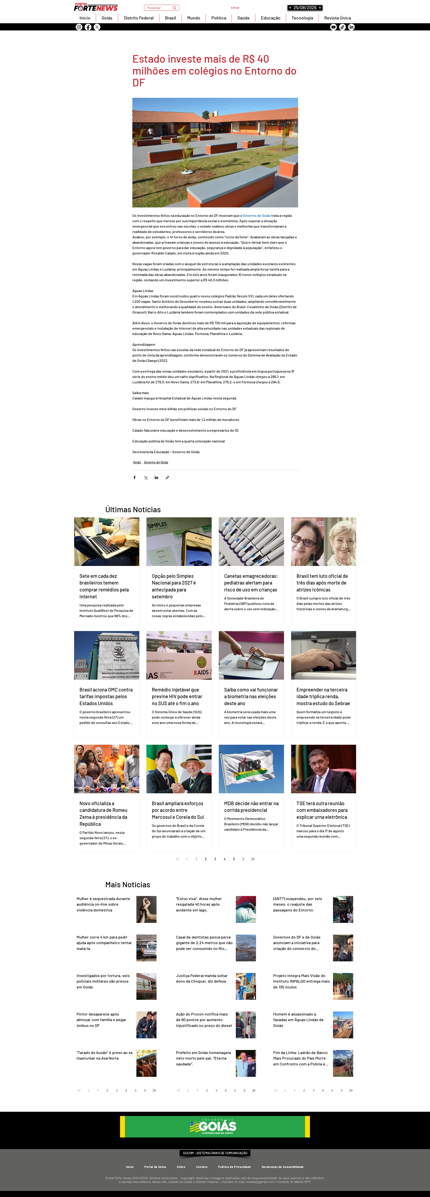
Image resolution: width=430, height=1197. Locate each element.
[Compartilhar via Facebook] (134, 477)
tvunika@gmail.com (260, 1182)
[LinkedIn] (351, 27)
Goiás (137, 462)
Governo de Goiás (156, 462)
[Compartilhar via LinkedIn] (156, 477)
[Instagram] (79, 27)
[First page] (178, 859)
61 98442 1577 (300, 1182)
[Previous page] (187, 859)
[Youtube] (333, 27)
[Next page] (243, 859)
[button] (161, 8)
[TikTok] (342, 27)
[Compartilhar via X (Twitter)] (145, 477)
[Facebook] (88, 27)
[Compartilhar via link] (167, 477)
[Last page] (253, 859)
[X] (97, 27)
